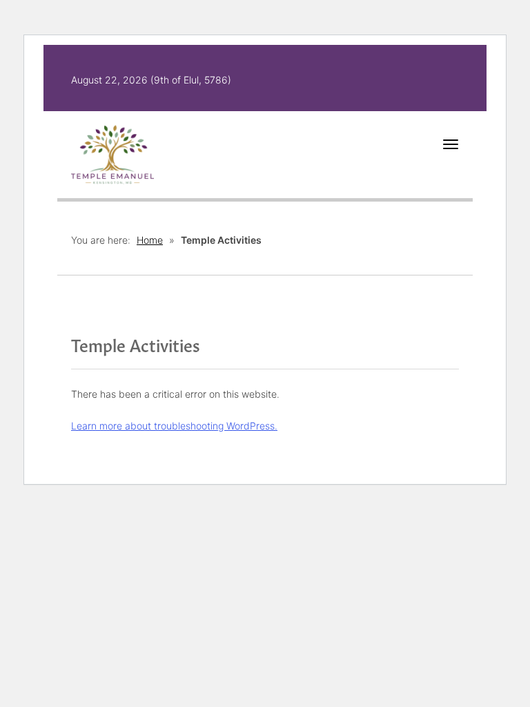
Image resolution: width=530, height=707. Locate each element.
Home (150, 240)
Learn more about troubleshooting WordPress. (174, 426)
